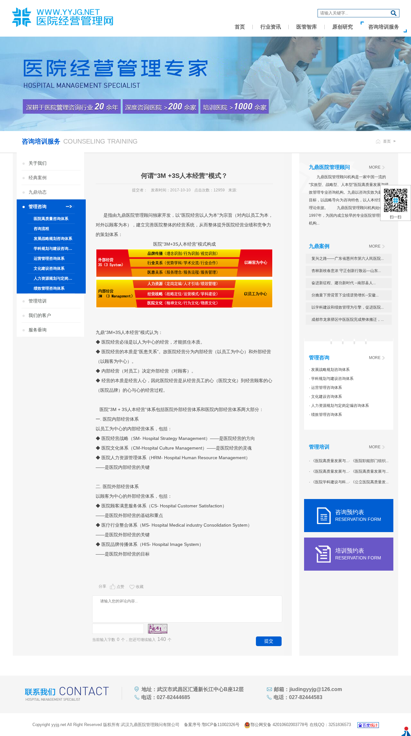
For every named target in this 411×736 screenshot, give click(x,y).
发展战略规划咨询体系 (53, 238)
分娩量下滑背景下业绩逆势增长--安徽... (345, 295)
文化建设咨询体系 (49, 268)
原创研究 (342, 27)
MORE (374, 167)
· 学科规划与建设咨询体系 (331, 378)
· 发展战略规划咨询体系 (329, 369)
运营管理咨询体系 (49, 258)
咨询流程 (41, 228)
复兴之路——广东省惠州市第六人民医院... (347, 258)
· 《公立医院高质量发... (369, 482)
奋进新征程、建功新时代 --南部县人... (343, 283)
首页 (240, 27)
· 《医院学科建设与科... (329, 482)
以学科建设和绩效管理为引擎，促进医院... (347, 307)
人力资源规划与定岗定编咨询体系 (54, 278)
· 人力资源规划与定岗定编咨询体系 (339, 405)
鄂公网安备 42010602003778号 (279, 724)
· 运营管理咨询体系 (325, 387)
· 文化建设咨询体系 (325, 396)
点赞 (120, 586)
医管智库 (306, 27)
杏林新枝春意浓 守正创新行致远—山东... (346, 270)
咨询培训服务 (383, 27)
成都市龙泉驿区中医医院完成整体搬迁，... (347, 319)
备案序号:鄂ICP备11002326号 (212, 724)
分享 (102, 586)
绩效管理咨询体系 (49, 288)
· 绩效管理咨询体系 (325, 414)
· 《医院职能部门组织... (369, 461)
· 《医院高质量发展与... (329, 461)
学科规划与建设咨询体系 (54, 248)
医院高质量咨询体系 (51, 218)
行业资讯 (270, 27)
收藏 (140, 586)
